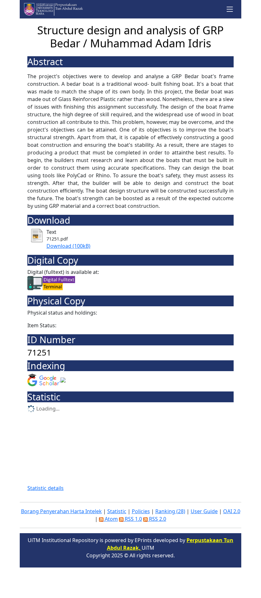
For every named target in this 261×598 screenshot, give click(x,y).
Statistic (116, 511)
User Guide (204, 511)
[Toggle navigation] (229, 9)
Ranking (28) (170, 511)
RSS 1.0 (132, 518)
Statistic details (45, 488)
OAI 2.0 (231, 511)
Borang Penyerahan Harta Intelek (61, 511)
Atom (110, 518)
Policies (141, 511)
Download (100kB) (68, 245)
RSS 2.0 (157, 518)
